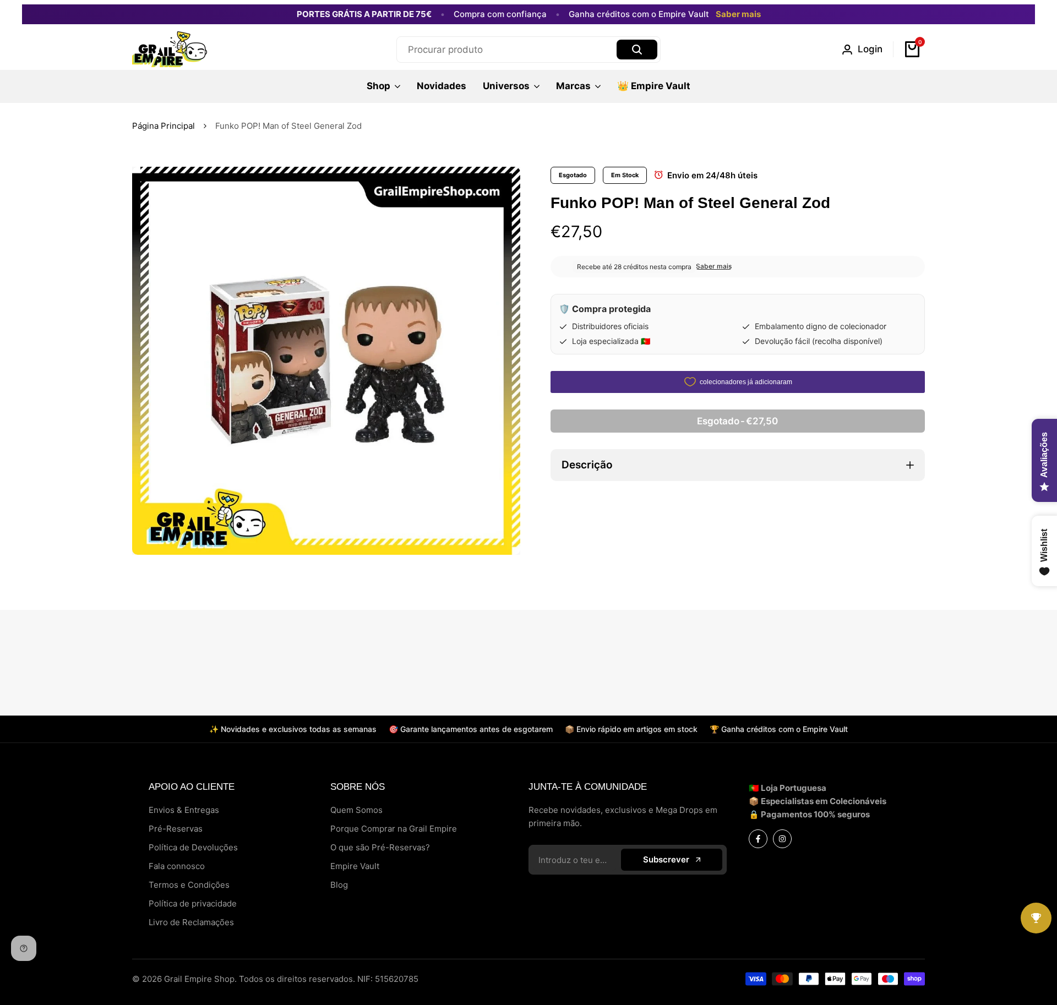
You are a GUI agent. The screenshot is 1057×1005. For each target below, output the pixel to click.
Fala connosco (177, 866)
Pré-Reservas (176, 828)
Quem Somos (356, 810)
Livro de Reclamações (191, 922)
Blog (339, 885)
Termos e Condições (189, 885)
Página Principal (163, 126)
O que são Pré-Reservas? (380, 847)
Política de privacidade (193, 903)
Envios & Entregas (184, 810)
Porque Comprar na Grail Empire (393, 828)
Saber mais (738, 14)
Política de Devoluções (193, 847)
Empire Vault (354, 866)
